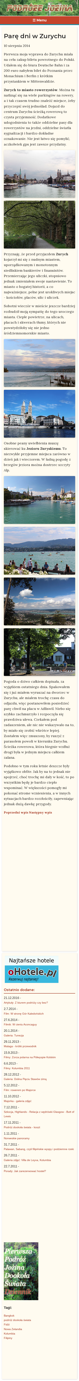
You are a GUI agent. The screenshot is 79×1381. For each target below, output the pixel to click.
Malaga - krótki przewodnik (20, 1046)
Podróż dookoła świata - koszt (22, 1127)
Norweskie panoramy (17, 1138)
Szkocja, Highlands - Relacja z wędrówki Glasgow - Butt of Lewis (39, 1114)
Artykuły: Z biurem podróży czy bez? (26, 1002)
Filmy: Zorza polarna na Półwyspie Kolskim (30, 1057)
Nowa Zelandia (13, 1329)
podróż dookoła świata (17, 1320)
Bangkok (9, 1315)
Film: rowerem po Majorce (20, 1090)
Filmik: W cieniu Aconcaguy (20, 1024)
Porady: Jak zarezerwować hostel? (25, 1171)
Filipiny (8, 1338)
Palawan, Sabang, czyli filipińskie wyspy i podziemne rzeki (39, 1149)
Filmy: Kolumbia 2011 (17, 1068)
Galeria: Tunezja (14, 1035)
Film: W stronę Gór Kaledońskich (24, 1013)
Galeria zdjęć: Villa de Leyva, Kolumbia (27, 1160)
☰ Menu (40, 20)
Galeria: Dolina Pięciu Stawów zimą (25, 1079)
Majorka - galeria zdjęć (17, 1101)
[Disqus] (39, 866)
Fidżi (7, 1324)
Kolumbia (9, 1333)
